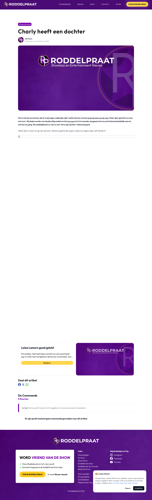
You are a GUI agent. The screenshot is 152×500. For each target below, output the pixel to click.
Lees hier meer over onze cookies (125, 483)
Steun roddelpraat (32, 474)
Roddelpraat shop (85, 463)
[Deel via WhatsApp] (27, 384)
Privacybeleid (83, 477)
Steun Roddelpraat (137, 4)
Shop (92, 4)
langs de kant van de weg (97, 118)
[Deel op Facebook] (19, 384)
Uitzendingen (65, 4)
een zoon (71, 121)
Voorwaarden (83, 474)
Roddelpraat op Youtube (88, 466)
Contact (105, 4)
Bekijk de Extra (84, 469)
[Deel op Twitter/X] (23, 384)
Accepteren (138, 488)
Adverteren (83, 460)
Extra (118, 4)
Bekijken (47, 363)
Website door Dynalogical (88, 482)
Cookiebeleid (83, 479)
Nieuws (80, 4)
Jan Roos (28, 38)
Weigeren (128, 488)
